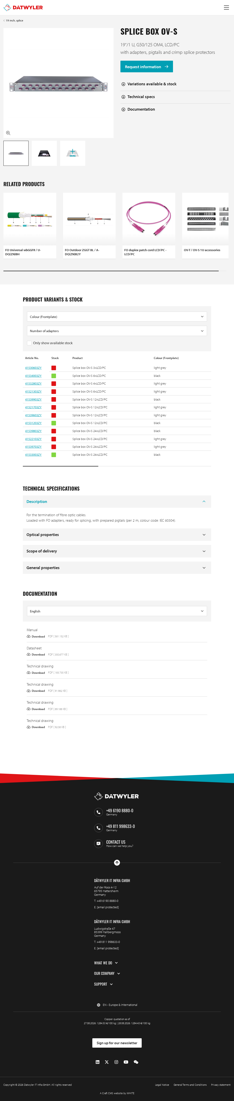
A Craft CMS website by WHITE (117, 1093)
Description (37, 501)
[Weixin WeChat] (136, 1062)
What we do (103, 963)
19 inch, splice (14, 20)
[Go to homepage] (23, 7)
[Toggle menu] (226, 7)
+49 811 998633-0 (108, 942)
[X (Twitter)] (107, 1062)
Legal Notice (162, 1084)
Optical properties (43, 534)
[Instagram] (116, 1062)
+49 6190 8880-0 (107, 901)
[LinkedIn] (97, 1062)
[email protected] (108, 907)
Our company (104, 973)
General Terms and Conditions (190, 1084)
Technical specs (141, 96)
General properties (43, 567)
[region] (117, 411)
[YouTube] (126, 1062)
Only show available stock (53, 343)
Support (100, 984)
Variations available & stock (152, 83)
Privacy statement (221, 1084)
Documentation (141, 109)
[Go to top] (117, 862)
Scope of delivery (42, 551)
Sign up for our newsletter (117, 1043)
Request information (143, 66)
